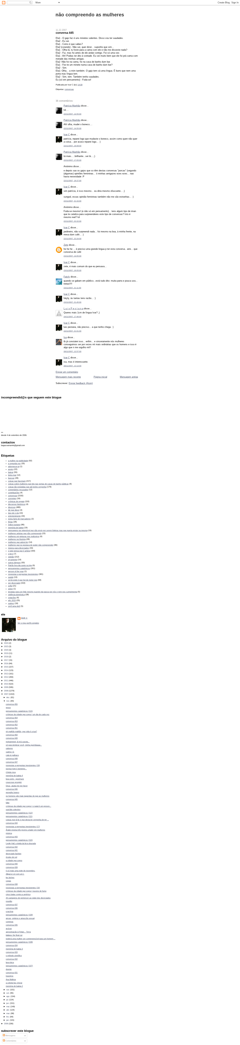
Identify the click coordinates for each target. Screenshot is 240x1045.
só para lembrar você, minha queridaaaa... (24, 745)
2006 (6, 1024)
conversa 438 (12, 884)
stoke (10, 589)
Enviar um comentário (67, 372)
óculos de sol (11, 857)
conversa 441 (12, 850)
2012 (6, 677)
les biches (10, 877)
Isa (65, 337)
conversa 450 (12, 735)
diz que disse (13, 510)
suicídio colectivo (13, 809)
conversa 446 (12, 789)
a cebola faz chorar (14, 983)
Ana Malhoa (11, 979)
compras (9, 922)
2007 (6, 694)
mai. (8, 1006)
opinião (11, 557)
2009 (6, 687)
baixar (10, 472)
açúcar (9, 928)
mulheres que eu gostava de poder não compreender (30, 545)
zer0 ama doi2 (14, 606)
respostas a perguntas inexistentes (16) (23, 888)
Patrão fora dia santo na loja (20, 565)
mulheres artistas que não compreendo (24, 533)
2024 (6, 643)
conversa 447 (12, 762)
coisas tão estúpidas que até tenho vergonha (27, 487)
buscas (11, 478)
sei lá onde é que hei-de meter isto (22, 580)
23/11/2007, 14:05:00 (72, 256)
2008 (6, 691)
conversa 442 (12, 847)
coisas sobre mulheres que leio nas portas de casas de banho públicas (38, 484)
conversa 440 (12, 864)
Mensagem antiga (129, 377)
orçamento (12, 560)
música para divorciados (18, 548)
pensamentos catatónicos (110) (19, 840)
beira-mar (12, 475)
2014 (6, 670)
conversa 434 (12, 945)
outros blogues (14, 563)
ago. (8, 996)
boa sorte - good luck (15, 779)
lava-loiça (10, 962)
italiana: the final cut (14, 935)
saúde (10, 577)
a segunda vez (14, 463)
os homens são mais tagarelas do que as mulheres (27, 796)
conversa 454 (12, 718)
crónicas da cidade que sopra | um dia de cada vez (27, 714)
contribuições (14, 493)
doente (9, 969)
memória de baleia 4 (14, 776)
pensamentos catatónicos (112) (19, 813)
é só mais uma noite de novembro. (20, 871)
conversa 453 (12, 721)
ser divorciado (14, 583)
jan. (8, 1020)
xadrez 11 (10, 752)
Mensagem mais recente (68, 377)
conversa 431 (12, 973)
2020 (6, 650)
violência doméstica (16, 595)
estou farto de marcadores (19, 519)
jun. (8, 1003)
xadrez (11, 603)
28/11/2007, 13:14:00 (72, 366)
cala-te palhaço (12, 755)
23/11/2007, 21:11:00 (72, 288)
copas (8, 881)
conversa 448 (12, 758)
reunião (9, 901)
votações (12, 597)
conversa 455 (12, 704)
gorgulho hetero (12, 792)
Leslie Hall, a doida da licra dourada (21, 843)
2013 (6, 674)
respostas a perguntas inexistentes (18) (23, 765)
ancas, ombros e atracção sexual (20, 918)
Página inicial (100, 377)
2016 (6, 663)
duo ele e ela (13, 513)
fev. (8, 1017)
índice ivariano (14, 525)
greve (8, 708)
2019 (6, 653)
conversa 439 (12, 867)
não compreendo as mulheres (90, 14)
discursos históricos (16, 504)
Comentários (10, 1041)
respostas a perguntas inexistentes (23, 574)
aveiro (10, 469)
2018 (6, 657)
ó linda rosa (11, 772)
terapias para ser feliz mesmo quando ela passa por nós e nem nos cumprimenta (42, 592)
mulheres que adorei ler (18, 542)
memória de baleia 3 (14, 949)
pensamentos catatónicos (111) (19, 816)
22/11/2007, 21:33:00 (72, 201)
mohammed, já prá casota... (18, 742)
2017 (6, 660)
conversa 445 (65, 32)
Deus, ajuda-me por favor (17, 786)
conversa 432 (12, 959)
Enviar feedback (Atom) (81, 383)
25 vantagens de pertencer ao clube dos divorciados (28, 898)
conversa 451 (12, 728)
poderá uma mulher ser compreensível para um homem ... (30, 939)
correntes (12, 498)
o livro (10, 554)
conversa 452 (12, 725)
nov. (8, 701)
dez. (8, 697)
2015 (6, 667)
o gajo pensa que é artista (19, 551)
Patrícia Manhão (72, 105)
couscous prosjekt (14, 782)
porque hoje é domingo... (16, 769)
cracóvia (9, 911)
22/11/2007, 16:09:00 (72, 146)
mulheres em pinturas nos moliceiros (23, 536)
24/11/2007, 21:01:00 (72, 331)
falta (7, 803)
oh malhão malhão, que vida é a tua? (21, 731)
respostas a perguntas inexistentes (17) (23, 826)
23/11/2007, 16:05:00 (72, 270)
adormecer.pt (13, 466)
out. (8, 990)
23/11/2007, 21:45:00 (72, 302)
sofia (10, 586)
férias (10, 522)
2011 (6, 680)
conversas (69, 89)
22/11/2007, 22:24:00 (72, 239)
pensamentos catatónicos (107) (19, 966)
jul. (7, 1000)
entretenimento (14, 516)
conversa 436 (12, 908)
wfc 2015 (12, 600)
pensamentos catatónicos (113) (19, 711)
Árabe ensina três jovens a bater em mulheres (25, 830)
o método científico (14, 955)
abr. (8, 1010)
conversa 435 (12, 925)
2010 (6, 684)
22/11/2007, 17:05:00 (72, 160)
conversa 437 (12, 905)
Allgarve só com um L (15, 874)
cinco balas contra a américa (18, 894)
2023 (6, 646)
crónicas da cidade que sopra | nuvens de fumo (26, 891)
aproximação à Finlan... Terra (18, 932)
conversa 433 (12, 952)
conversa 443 (12, 837)
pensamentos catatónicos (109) (19, 915)
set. (8, 993)
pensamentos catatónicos (19, 568)
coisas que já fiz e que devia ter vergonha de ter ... (27, 820)
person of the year (16, 571)
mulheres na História (17, 539)
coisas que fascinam (17, 481)
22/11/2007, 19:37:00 (72, 181)
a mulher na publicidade (18, 461)
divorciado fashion (13, 854)
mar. (8, 1013)
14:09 (80, 85)
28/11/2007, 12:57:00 (72, 351)
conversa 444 (12, 823)
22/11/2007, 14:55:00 (72, 114)
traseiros (9, 976)
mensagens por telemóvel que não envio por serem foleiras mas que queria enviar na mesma (47, 530)
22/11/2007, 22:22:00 (72, 221)
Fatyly (67, 276)
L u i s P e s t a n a (73, 308)
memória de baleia (16, 528)
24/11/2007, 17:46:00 (72, 317)
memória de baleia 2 (14, 986)
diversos (11, 507)
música (9, 833)
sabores (9, 748)
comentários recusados (18, 490)
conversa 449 (12, 738)
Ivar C (67, 134)
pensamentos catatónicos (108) (19, 942)
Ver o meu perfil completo (28, 623)
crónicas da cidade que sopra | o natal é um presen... (28, 806)
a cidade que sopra (14, 860)
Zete (66, 245)
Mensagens (10, 1035)
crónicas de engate (16, 501)
